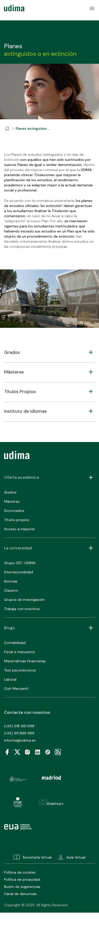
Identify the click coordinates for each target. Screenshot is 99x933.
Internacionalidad (18, 572)
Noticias (11, 581)
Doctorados (14, 510)
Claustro (11, 590)
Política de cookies (20, 872)
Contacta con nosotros (27, 712)
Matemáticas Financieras (25, 661)
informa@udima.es (20, 740)
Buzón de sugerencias (22, 886)
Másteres (12, 501)
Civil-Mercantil (16, 688)
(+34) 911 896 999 (19, 733)
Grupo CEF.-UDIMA (20, 563)
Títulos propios (16, 519)
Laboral (10, 679)
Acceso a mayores (19, 529)
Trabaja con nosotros (22, 608)
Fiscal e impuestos (19, 652)
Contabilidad (15, 642)
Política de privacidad (22, 879)
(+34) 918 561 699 (19, 726)
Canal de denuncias (20, 893)
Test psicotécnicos (20, 670)
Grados (10, 492)
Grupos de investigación (24, 599)
